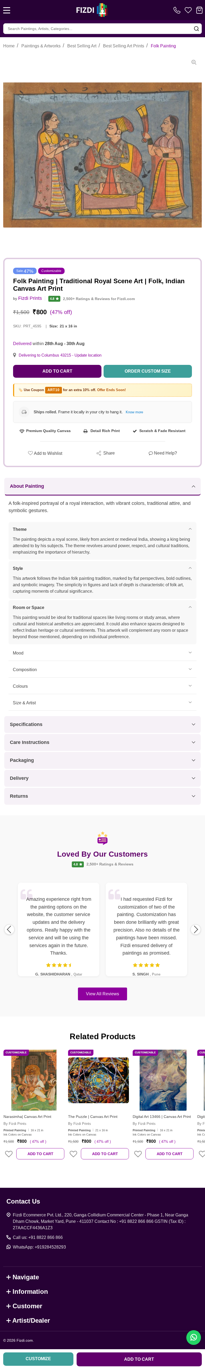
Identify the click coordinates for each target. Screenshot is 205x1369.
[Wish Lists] (188, 10)
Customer (27, 1306)
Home (9, 46)
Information (30, 1291)
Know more (134, 412)
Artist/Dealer (31, 1320)
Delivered (22, 343)
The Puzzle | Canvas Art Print (92, 1116)
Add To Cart (40, 1154)
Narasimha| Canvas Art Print (27, 1116)
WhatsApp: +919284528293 (39, 1247)
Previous (9, 929)
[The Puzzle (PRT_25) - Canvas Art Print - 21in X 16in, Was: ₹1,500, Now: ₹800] (98, 1080)
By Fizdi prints (14, 1124)
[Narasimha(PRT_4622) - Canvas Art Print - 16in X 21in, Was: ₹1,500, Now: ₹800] (33, 1080)
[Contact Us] (178, 10)
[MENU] (6, 10)
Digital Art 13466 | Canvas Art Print (162, 1116)
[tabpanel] (34, 1108)
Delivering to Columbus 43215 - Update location (60, 355)
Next (195, 929)
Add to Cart (57, 371)
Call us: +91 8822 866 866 (38, 1237)
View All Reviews (102, 994)
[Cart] (199, 10)
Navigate (26, 1277)
